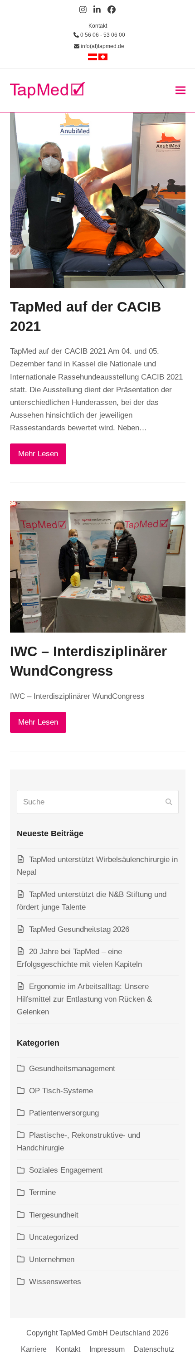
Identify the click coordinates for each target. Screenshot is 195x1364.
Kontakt (97, 26)
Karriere (34, 1349)
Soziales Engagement (65, 1170)
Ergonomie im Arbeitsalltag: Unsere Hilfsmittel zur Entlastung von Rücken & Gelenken (84, 999)
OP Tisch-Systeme (61, 1090)
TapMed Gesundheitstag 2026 (79, 929)
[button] (180, 90)
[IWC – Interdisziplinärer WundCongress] (97, 566)
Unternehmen (51, 1259)
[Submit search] (169, 802)
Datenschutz (154, 1349)
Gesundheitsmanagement (72, 1068)
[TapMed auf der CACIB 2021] (97, 199)
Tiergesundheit (53, 1215)
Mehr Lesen (38, 453)
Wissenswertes (55, 1281)
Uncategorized (53, 1237)
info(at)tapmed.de (101, 46)
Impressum (107, 1349)
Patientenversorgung (64, 1113)
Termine (42, 1192)
